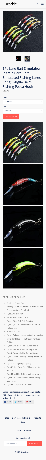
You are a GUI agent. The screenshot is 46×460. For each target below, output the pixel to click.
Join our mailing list (23, 438)
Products (37, 417)
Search (18, 430)
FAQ (23, 422)
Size (4, 106)
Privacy (27, 430)
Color (5, 97)
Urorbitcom (25, 452)
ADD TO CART (10, 116)
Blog (7, 417)
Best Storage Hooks (21, 417)
